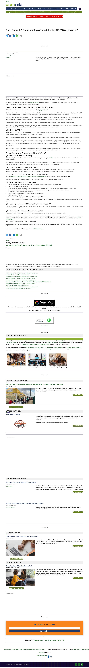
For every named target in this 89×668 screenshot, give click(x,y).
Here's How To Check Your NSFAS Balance (17, 285)
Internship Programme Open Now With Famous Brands (24, 503)
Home (7, 9)
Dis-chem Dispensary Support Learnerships (21, 482)
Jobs (29, 9)
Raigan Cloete (12, 55)
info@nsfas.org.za (38, 228)
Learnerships (33, 349)
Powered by (41, 636)
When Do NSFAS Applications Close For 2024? (29, 245)
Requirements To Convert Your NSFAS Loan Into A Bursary (21, 276)
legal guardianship (43, 110)
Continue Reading (78, 394)
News (12, 9)
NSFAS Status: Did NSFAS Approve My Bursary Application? (22, 273)
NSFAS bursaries (34, 344)
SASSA (67, 9)
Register (10, 12)
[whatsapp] (82, 664)
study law (48, 342)
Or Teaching (41, 16)
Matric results (60, 341)
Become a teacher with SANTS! (49, 640)
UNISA (72, 9)
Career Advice (48, 9)
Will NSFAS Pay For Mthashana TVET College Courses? (20, 283)
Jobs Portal (23, 649)
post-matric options (11, 342)
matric (30, 341)
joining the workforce (53, 349)
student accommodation (74, 347)
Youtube (56, 9)
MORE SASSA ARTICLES (16, 407)
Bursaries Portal (31, 649)
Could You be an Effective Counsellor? (19, 566)
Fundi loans (43, 344)
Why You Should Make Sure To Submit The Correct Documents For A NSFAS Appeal (28, 281)
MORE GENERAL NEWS (16, 558)
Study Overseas (76, 12)
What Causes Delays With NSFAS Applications (18, 288)
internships (42, 349)
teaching (54, 342)
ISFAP (48, 344)
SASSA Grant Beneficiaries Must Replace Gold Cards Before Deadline (34, 384)
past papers (20, 341)
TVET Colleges (44, 12)
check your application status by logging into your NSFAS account (28, 176)
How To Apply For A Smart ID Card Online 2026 (22, 536)
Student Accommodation (57, 12)
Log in (7, 1)
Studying (40, 9)
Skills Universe (40, 649)
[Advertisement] (44, 86)
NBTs (67, 12)
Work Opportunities (20, 9)
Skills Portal (7, 649)
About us (41, 652)
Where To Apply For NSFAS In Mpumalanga (17, 275)
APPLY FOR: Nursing (31, 16)
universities (39, 347)
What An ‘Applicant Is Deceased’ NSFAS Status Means (20, 278)
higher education (30, 347)
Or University (49, 16)
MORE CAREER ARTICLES (16, 588)
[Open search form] (79, 9)
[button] (7, 36)
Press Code (44, 326)
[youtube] (79, 664)
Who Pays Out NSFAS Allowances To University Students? (22, 287)
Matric (16, 12)
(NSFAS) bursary (34, 102)
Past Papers (23, 12)
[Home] (14, 4)
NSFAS (61, 9)
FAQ (76, 9)
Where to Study (33, 12)
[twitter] (76, 664)
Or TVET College (58, 16)
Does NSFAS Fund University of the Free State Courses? (21, 280)
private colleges (58, 347)
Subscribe (44, 631)
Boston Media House (13, 414)
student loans (25, 344)
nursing (61, 342)
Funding (34, 9)
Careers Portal (15, 649)
